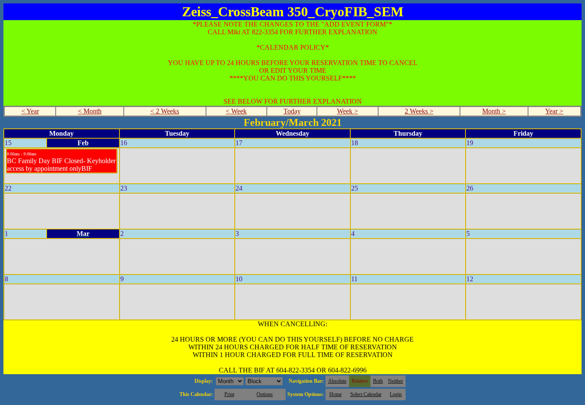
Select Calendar (366, 394)
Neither (395, 381)
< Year (30, 111)
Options (265, 394)
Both (378, 381)
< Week (236, 111)
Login (396, 394)
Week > (347, 111)
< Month (89, 111)
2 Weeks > (419, 111)
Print (229, 394)
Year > (554, 111)
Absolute (337, 381)
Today (292, 111)
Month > (494, 111)
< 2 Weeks (164, 111)
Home (335, 394)
